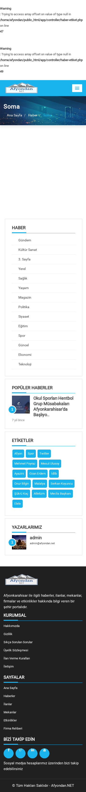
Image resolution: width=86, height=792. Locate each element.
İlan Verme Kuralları (17, 658)
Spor (21, 335)
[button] (77, 88)
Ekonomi (24, 355)
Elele (17, 503)
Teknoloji (24, 364)
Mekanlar (10, 712)
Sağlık (22, 278)
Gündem (24, 240)
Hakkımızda (12, 626)
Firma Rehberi (13, 728)
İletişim (9, 666)
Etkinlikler (10, 720)
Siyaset (23, 316)
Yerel (22, 269)
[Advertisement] (43, 175)
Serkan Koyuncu (62, 483)
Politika (23, 307)
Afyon (18, 453)
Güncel (23, 345)
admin (36, 537)
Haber (32, 115)
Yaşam (23, 288)
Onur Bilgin (21, 483)
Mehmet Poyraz (24, 463)
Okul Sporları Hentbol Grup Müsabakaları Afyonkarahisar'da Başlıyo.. (53, 406)
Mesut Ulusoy (50, 463)
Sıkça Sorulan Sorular (18, 642)
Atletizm (39, 493)
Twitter (44, 453)
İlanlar (8, 704)
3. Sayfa (24, 259)
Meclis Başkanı (60, 493)
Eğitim (23, 326)
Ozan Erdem (37, 473)
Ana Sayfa (14, 115)
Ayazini (19, 473)
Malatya (39, 483)
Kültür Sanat (27, 250)
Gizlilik (8, 634)
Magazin (24, 297)
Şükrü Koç (21, 493)
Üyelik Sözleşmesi (16, 650)
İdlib (54, 473)
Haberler (9, 696)
